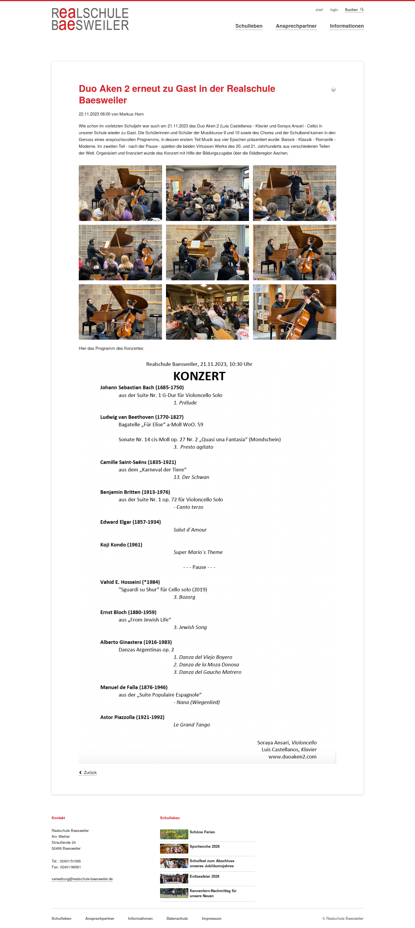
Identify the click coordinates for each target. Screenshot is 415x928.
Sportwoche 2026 (205, 846)
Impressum (212, 918)
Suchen (361, 9)
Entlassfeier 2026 (204, 876)
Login (334, 9)
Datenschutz (177, 918)
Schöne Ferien (202, 831)
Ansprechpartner (296, 25)
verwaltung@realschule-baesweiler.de (82, 878)
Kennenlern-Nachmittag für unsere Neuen (213, 893)
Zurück (90, 772)
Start (319, 9)
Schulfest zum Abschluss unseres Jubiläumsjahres (212, 863)
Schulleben (249, 25)
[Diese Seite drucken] (333, 90)
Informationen (347, 25)
